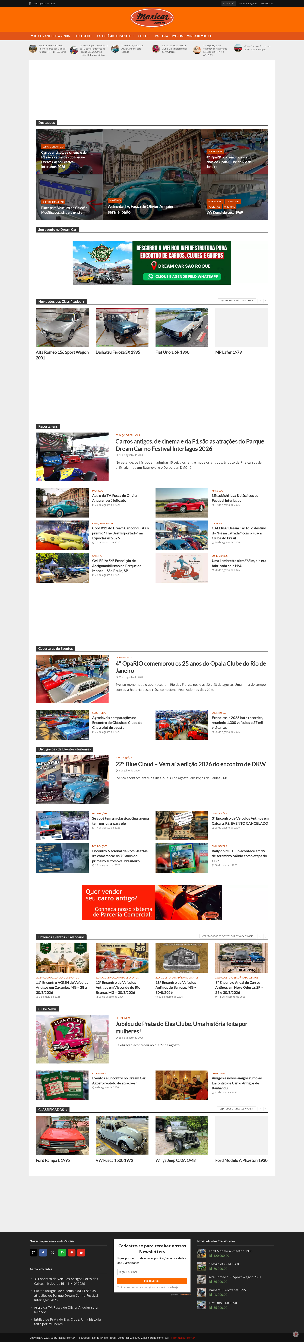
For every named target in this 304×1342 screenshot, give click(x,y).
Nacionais (214, 206)
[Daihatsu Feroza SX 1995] (122, 327)
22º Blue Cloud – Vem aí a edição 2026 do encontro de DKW (191, 763)
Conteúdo (82, 36)
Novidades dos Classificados (59, 301)
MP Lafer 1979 (228, 352)
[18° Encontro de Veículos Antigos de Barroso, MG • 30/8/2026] (182, 958)
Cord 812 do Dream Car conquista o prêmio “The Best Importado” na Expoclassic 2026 (120, 533)
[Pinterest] (71, 1252)
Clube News (123, 1018)
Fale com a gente (248, 3)
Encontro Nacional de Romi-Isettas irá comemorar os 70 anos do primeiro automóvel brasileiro (120, 856)
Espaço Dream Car (53, 146)
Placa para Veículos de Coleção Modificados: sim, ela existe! (64, 210)
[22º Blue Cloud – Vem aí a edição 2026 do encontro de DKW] (72, 779)
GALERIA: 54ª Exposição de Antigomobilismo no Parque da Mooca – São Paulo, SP (116, 565)
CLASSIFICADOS (51, 1110)
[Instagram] (33, 1252)
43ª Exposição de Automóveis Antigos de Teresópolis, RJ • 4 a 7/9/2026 (215, 50)
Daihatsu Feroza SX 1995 (118, 352)
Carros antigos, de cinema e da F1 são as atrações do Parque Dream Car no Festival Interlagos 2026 (94, 50)
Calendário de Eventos (114, 36)
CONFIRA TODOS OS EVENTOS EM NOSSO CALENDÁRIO (227, 936)
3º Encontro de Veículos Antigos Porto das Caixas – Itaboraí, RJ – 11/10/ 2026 (52, 48)
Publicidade (267, 3)
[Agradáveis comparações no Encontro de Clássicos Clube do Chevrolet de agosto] (62, 724)
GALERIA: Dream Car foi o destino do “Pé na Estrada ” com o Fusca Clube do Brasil (239, 533)
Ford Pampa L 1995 (53, 1160)
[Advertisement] (152, 93)
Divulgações (124, 758)
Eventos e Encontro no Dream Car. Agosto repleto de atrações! (119, 1080)
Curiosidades (220, 555)
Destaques (233, 201)
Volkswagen (215, 201)
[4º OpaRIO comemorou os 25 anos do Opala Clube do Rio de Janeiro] (234, 151)
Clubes (143, 36)
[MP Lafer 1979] (241, 327)
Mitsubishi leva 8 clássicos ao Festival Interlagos (257, 48)
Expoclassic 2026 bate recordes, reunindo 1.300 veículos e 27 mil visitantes (237, 722)
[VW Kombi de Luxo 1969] (234, 197)
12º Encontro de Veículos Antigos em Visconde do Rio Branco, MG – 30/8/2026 (118, 987)
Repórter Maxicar (53, 202)
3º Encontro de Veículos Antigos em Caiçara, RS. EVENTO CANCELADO (240, 820)
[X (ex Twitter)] (52, 1252)
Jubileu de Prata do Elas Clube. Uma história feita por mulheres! (174, 48)
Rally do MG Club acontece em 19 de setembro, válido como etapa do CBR (239, 856)
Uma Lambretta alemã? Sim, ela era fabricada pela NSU (239, 563)
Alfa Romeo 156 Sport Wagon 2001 (62, 355)
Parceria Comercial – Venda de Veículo (183, 36)
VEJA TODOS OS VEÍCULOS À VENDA (236, 300)
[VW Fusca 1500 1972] (122, 1135)
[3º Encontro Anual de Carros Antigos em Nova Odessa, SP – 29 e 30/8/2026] (241, 958)
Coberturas (215, 151)
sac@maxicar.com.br (183, 1337)
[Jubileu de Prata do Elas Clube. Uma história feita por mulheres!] (156, 49)
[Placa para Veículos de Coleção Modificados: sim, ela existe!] (69, 197)
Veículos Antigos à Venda (50, 36)
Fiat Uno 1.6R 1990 (172, 352)
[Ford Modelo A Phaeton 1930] (241, 1135)
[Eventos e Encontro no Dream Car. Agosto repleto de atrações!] (62, 1085)
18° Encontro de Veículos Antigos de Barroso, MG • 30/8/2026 (176, 987)
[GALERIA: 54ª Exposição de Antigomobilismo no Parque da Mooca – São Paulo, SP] (62, 567)
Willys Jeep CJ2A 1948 (176, 1160)
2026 (38, 977)
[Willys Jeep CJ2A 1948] (182, 1135)
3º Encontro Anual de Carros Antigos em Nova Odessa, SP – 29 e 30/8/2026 (239, 987)
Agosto (46, 977)
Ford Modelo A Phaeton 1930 (241, 1160)
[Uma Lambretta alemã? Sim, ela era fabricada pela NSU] (182, 567)
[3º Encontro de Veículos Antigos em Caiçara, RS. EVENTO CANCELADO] (182, 825)
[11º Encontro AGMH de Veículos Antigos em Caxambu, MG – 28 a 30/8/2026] (62, 958)
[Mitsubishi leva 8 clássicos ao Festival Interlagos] (238, 48)
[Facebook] (43, 1252)
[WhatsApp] (62, 1252)
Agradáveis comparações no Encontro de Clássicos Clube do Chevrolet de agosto (117, 722)
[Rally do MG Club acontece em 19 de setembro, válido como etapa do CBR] (182, 858)
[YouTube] (81, 1252)
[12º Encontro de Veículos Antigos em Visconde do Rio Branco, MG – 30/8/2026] (122, 958)
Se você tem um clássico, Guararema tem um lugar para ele (120, 820)
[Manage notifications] (296, 1334)
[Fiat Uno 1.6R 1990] (182, 327)
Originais (229, 206)
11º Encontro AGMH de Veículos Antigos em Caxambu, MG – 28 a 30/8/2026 (62, 987)
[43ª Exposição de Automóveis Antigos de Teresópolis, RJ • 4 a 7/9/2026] (197, 50)
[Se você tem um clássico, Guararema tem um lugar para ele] (62, 825)
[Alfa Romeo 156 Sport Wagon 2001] (62, 327)
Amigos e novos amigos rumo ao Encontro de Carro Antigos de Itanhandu (237, 1083)
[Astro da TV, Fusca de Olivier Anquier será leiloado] (115, 49)
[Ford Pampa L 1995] (62, 1135)
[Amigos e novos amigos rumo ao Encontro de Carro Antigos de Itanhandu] (182, 1085)
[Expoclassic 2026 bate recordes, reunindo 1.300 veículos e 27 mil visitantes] (182, 724)
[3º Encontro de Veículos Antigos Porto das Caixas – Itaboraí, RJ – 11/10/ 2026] (33, 49)
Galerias (217, 523)
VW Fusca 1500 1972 (114, 1160)
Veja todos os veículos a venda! (236, 1108)
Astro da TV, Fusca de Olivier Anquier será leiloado (132, 48)
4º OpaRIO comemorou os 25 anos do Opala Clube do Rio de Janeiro (229, 162)
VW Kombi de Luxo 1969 (225, 212)
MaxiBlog (115, 200)
